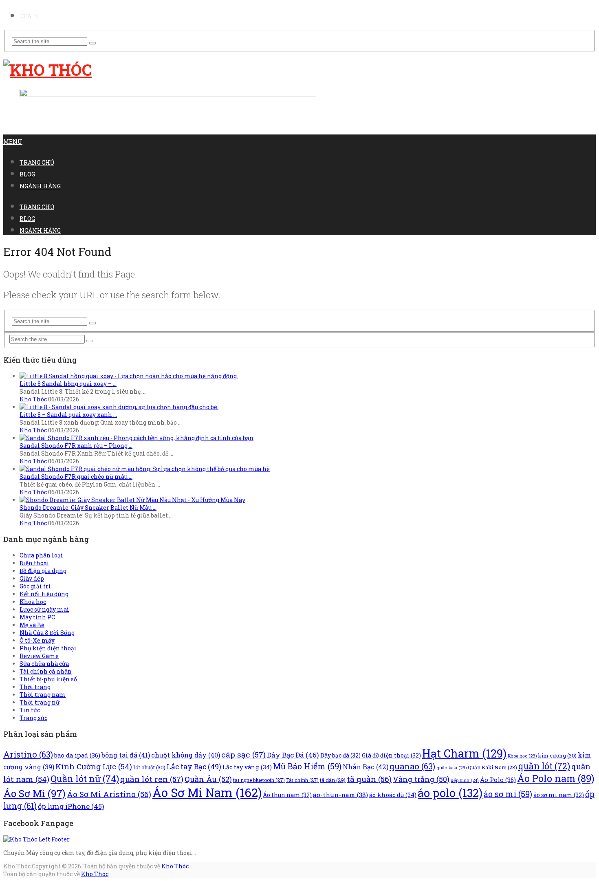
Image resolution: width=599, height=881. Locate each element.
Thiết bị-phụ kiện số (48, 679)
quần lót (544, 766)
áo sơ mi (508, 793)
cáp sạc (243, 754)
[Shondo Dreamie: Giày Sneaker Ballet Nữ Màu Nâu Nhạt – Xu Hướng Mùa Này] (132, 500)
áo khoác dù (392, 795)
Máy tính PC (37, 617)
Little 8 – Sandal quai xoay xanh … (68, 414)
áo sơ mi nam (558, 795)
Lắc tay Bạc (194, 766)
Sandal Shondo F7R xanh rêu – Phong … (76, 445)
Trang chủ (37, 162)
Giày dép (32, 578)
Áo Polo (498, 779)
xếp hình (465, 780)
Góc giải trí (35, 586)
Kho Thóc (33, 399)
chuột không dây (185, 755)
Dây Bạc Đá (293, 755)
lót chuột (149, 767)
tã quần (369, 779)
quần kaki (451, 768)
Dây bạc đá (340, 755)
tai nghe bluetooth (259, 780)
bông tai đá (125, 755)
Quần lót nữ (85, 778)
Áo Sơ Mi (34, 793)
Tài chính (302, 780)
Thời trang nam (43, 694)
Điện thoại (34, 563)
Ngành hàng (40, 186)
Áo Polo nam (555, 778)
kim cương (557, 755)
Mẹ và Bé (32, 625)
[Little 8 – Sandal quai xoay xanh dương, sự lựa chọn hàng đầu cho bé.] (119, 407)
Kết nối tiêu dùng (44, 594)
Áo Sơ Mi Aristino (109, 794)
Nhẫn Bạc (365, 766)
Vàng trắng (421, 779)
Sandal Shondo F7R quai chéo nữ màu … (76, 476)
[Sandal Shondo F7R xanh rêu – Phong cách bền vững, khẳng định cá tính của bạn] (136, 438)
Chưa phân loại (41, 555)
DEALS (28, 16)
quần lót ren (151, 779)
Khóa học (33, 602)
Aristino (28, 754)
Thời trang (35, 687)
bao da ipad (77, 755)
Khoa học (522, 756)
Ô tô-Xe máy (37, 640)
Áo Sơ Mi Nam (207, 792)
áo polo (450, 792)
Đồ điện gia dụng (43, 571)
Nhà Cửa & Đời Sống (47, 633)
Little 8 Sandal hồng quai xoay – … (68, 384)
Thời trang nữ (39, 702)
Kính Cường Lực (93, 766)
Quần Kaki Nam (492, 767)
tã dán (333, 779)
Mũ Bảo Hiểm (307, 766)
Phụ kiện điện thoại (48, 648)
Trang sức (33, 718)
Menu (12, 141)
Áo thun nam (287, 795)
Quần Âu (208, 779)
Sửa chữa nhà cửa (44, 663)
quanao (412, 766)
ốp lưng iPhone (71, 806)
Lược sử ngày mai (44, 609)
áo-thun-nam (340, 795)
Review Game (39, 656)
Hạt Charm (464, 753)
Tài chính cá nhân (46, 671)
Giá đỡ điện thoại (391, 755)
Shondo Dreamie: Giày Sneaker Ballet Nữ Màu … (88, 507)
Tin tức (30, 710)
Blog (27, 174)
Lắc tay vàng (247, 767)
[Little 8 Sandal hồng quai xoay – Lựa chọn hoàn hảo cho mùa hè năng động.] (129, 376)
